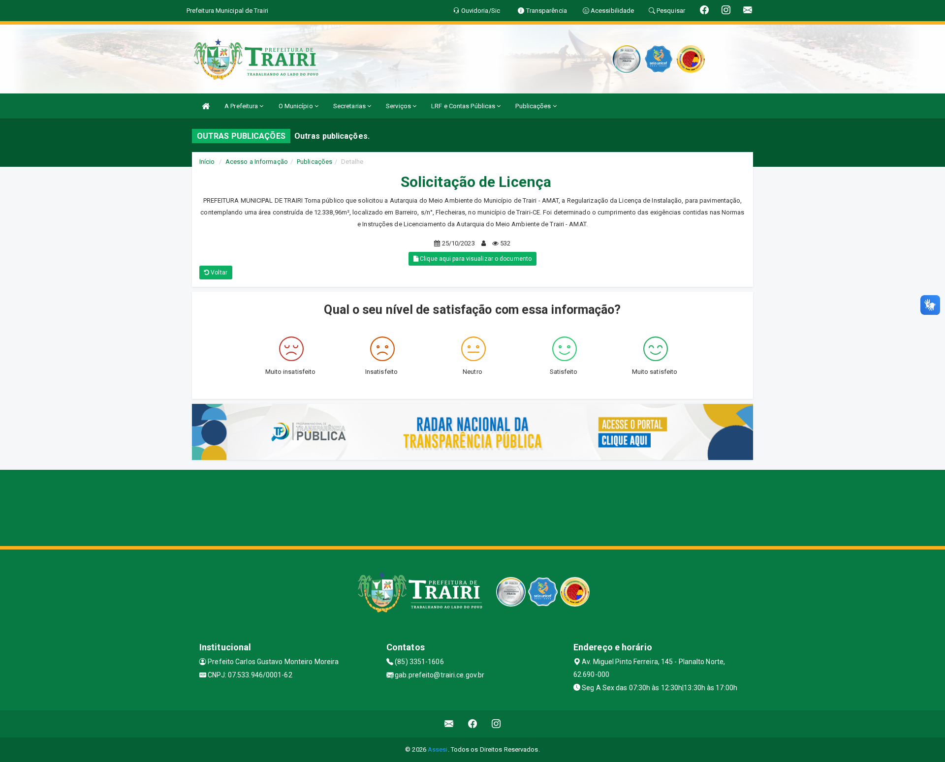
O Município (297, 106)
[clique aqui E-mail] (449, 723)
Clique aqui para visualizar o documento (475, 258)
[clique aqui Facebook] (472, 723)
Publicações (533, 106)
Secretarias (350, 106)
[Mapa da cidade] (472, 507)
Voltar (218, 272)
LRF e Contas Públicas (464, 106)
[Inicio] (206, 106)
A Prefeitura (241, 106)
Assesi (438, 749)
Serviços (399, 106)
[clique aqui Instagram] (496, 723)
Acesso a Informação (256, 161)
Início (207, 161)
